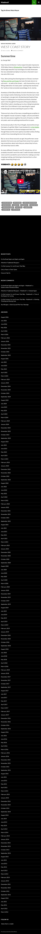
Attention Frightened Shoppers (10, 262)
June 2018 (4, 656)
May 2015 (4, 784)
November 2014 (6, 805)
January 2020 (5, 590)
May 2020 (4, 576)
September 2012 (6, 894)
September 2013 (6, 853)
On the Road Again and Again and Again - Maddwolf (16, 285)
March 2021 (4, 542)
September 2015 (6, 770)
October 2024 (5, 393)
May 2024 (4, 410)
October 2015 (5, 767)
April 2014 (4, 829)
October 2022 (5, 476)
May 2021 (4, 535)
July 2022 (4, 486)
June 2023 (4, 448)
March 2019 (4, 625)
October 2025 (5, 352)
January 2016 (5, 756)
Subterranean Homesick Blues (10, 287)
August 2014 (4, 815)
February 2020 (5, 587)
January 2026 (5, 341)
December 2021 (5, 511)
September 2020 (6, 562)
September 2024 (6, 396)
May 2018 (4, 659)
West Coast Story (15, 47)
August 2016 (4, 732)
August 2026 (4, 317)
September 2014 (6, 811)
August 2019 (4, 607)
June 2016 (4, 739)
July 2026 (4, 320)
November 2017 (6, 680)
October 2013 (5, 850)
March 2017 (4, 708)
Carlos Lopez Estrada (30, 202)
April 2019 (4, 621)
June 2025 (4, 365)
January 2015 (5, 798)
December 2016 (5, 718)
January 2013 (5, 881)
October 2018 (5, 642)
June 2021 (4, 531)
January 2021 (5, 549)
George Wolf (6, 205)
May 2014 (4, 825)
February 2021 (5, 545)
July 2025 (4, 362)
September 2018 (6, 645)
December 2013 (5, 843)
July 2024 (4, 403)
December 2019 (5, 594)
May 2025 (4, 369)
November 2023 (6, 431)
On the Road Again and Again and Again (12, 259)
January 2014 (5, 839)
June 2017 (4, 697)
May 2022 (4, 493)
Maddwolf (5, 2)
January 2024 (5, 424)
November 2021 (6, 514)
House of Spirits (5, 273)
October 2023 (5, 435)
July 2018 (4, 652)
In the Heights (35, 127)
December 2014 (5, 801)
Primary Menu (38, 2)
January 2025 (5, 383)
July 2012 (4, 901)
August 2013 (4, 856)
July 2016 (4, 735)
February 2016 (5, 753)
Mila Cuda (19, 207)
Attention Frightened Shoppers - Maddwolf (13, 291)
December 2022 (5, 469)
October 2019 (5, 601)
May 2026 (4, 327)
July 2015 (4, 777)
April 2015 (4, 787)
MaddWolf (24, 205)
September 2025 (6, 355)
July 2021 (4, 528)
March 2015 (4, 791)
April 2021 (4, 538)
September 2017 (6, 687)
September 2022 (6, 479)
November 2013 (6, 846)
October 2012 (5, 891)
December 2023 (5, 428)
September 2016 (6, 728)
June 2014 (4, 822)
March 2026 (4, 334)
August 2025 (4, 358)
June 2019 (4, 614)
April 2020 (4, 580)
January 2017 (5, 715)
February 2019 (5, 628)
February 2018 (5, 670)
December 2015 (5, 760)
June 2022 (4, 490)
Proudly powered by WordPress (9, 931)
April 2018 (4, 663)
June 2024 (4, 407)
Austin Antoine (7, 202)
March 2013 (4, 874)
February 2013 (5, 877)
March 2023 (4, 459)
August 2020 (4, 566)
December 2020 (5, 552)
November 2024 (6, 390)
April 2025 (4, 372)
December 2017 (5, 677)
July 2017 (4, 694)
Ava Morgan (4, 304)
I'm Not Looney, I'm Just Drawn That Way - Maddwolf (16, 294)
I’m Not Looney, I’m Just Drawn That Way (13, 266)
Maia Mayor (33, 205)
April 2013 (4, 870)
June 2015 (4, 780)
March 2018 (4, 666)
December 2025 (5, 345)
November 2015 (6, 763)
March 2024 (4, 417)
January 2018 (5, 673)
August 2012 (4, 898)
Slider (13, 43)
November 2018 (6, 639)
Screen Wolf (28, 207)
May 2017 (4, 701)
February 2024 (5, 421)
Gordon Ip (16, 205)
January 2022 (5, 507)
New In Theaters (6, 43)
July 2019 (4, 611)
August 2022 (4, 483)
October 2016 (5, 725)
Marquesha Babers (8, 207)
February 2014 (5, 836)
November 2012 (6, 888)
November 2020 (6, 556)
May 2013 (4, 867)
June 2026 (4, 324)
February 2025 (5, 379)
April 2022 (4, 497)
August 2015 (4, 773)
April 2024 (4, 414)
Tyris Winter (15, 209)
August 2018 (4, 649)
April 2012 (4, 908)
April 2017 (4, 704)
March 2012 (4, 912)
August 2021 (4, 524)
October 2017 (5, 684)
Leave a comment (18, 50)
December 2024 (5, 386)
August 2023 (4, 441)
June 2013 (4, 863)
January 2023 (5, 466)
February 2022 (5, 504)
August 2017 (4, 690)
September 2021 (6, 521)
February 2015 (5, 794)
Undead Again (33, 291)
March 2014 (4, 832)
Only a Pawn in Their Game (9, 269)
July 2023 (4, 445)
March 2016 (4, 749)
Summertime (6, 209)
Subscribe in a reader (7, 924)
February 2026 (5, 338)
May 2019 (4, 618)
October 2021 (5, 518)
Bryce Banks (17, 202)
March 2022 (4, 500)
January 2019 (5, 632)
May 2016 (4, 742)
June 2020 (4, 573)
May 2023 (4, 452)
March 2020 (4, 583)
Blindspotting (18, 67)
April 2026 (4, 331)
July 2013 (4, 860)
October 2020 (5, 559)
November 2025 (6, 348)
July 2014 (4, 818)
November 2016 (6, 722)
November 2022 (6, 473)
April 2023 (4, 455)
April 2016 (4, 746)
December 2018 (5, 635)
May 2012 (4, 905)
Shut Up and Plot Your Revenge (19, 304)
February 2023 (5, 462)
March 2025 (4, 376)
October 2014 (5, 808)
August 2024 (4, 400)
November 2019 (6, 597)
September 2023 (6, 438)
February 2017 (5, 711)
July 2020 (4, 569)
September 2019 (6, 604)
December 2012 (5, 884)
